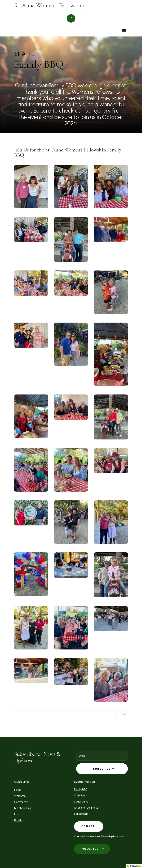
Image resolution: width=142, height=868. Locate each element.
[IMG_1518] (31, 490)
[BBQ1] (111, 438)
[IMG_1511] (71, 576)
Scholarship (81, 813)
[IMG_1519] (111, 701)
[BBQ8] (111, 630)
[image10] (71, 490)
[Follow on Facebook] (71, 18)
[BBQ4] (31, 207)
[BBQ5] (111, 313)
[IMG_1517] (71, 648)
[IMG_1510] (71, 684)
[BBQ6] (71, 543)
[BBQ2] (111, 596)
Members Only (23, 808)
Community (21, 802)
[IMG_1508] (31, 595)
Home (17, 789)
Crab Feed (80, 795)
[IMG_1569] (71, 419)
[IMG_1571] (31, 347)
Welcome (20, 795)
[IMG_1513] (111, 207)
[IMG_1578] (111, 241)
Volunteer (91, 848)
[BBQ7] (71, 207)
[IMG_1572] (71, 365)
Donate (18, 820)
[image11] (31, 241)
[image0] (31, 524)
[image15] (31, 648)
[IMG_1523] (31, 295)
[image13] (31, 437)
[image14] (111, 385)
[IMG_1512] (111, 543)
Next (123, 714)
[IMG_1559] (111, 472)
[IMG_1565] (71, 295)
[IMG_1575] (31, 682)
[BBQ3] (71, 261)
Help (17, 814)
